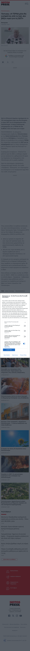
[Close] (27, 296)
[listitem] (15, 322)
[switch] (24, 326)
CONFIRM (9, 349)
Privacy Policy (23, 355)
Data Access (15, 355)
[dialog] (15, 325)
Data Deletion (7, 355)
